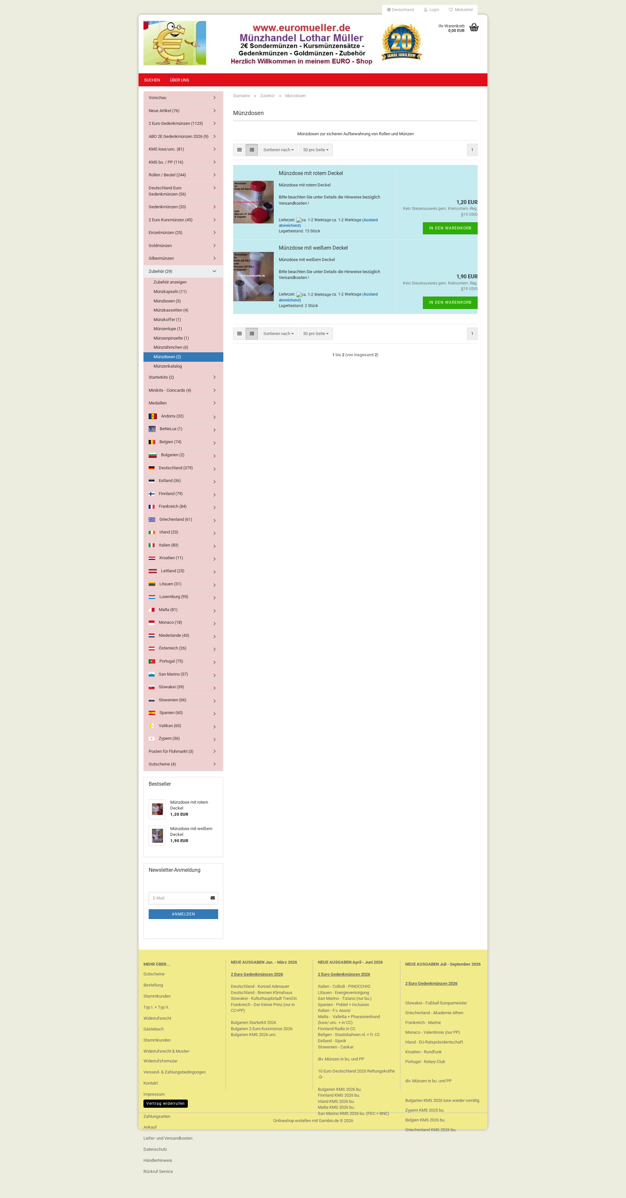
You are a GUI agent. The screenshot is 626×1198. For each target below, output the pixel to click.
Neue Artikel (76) (164, 110)
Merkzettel (463, 9)
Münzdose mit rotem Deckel (311, 173)
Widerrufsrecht (157, 1018)
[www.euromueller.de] (284, 44)
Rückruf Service (158, 1171)
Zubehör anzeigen (170, 282)
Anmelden (183, 914)
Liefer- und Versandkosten (167, 1138)
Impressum (154, 1094)
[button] (400, 10)
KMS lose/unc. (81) (166, 149)
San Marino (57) (173, 674)
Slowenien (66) (172, 699)
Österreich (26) (172, 648)
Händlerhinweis (157, 1160)
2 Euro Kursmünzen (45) (171, 219)
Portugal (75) (170, 661)
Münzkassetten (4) (171, 310)
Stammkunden (157, 996)
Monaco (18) (170, 622)
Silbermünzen (161, 258)
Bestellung (153, 985)
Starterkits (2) (161, 377)
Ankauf (150, 1127)
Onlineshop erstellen (292, 1120)
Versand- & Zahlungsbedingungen (174, 1072)
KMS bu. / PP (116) (166, 162)
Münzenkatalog (168, 366)
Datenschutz (155, 1149)
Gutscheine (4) (162, 764)
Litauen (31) (170, 583)
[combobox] (278, 150)
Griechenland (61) (175, 519)
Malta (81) (168, 609)
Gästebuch (153, 1029)
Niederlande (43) (173, 635)
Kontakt (150, 1083)
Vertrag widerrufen (165, 1103)
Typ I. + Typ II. (156, 1007)
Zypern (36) (169, 738)
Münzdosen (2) (167, 356)
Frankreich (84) (172, 506)
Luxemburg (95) (173, 596)
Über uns (179, 80)
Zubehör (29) (160, 271)
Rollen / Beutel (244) (167, 174)
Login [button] (433, 9)
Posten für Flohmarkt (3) (171, 751)
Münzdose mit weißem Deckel (313, 248)
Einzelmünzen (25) (166, 232)
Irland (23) (168, 532)
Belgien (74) (170, 441)
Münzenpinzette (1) (171, 338)
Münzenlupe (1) (168, 328)
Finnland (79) (170, 493)
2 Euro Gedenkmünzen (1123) (176, 123)
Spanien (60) (170, 712)
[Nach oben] (608, 1188)
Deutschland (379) (175, 467)
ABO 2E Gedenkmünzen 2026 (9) (179, 136)
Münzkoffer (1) (167, 319)
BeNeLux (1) (171, 428)
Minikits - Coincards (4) (170, 390)
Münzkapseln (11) (170, 291)
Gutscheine (154, 974)
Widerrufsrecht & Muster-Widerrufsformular (166, 1056)
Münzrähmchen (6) (171, 347)
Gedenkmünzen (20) (167, 206)
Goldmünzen (160, 245)
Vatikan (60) (169, 725)
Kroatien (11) (170, 557)
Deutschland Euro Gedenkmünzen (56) (167, 191)
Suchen (152, 80)
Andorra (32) (172, 416)
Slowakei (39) (171, 686)
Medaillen (158, 403)
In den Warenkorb (450, 228)
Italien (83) (168, 545)
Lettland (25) (172, 570)
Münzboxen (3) (167, 301)
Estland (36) (169, 480)
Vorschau (157, 97)
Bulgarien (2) (172, 454)
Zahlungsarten (156, 1116)
